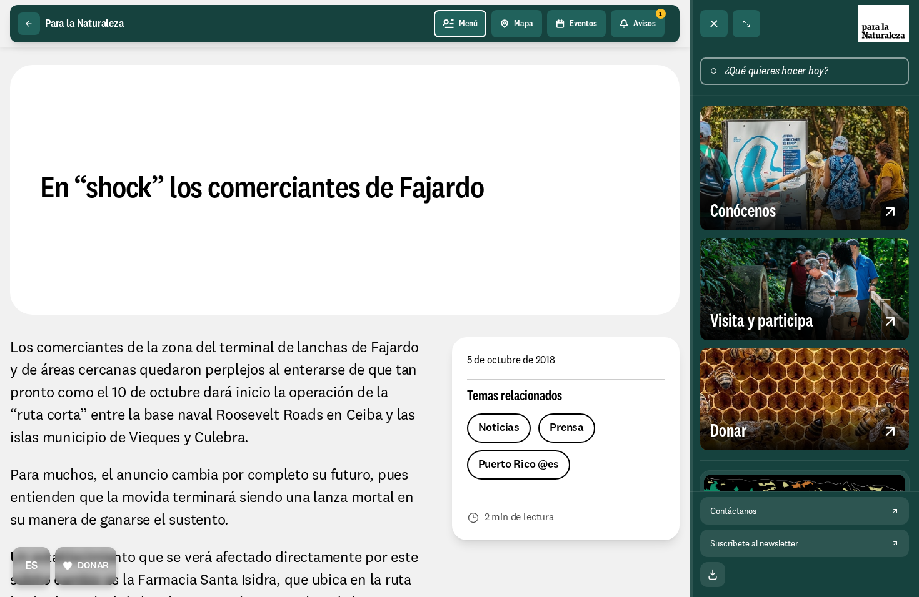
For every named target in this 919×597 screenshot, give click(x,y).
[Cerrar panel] (714, 23)
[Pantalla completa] (746, 23)
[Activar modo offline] (712, 574)
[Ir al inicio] (883, 23)
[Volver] (29, 23)
